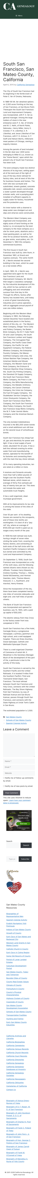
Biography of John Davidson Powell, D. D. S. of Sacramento (18, 1115)
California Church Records (17, 1053)
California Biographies (15, 1042)
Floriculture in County (15, 989)
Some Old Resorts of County (18, 956)
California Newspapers (16, 1079)
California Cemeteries (15, 1046)
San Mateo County (14, 717)
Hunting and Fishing (14, 1019)
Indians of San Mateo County (18, 930)
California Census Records (17, 1049)
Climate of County (14, 985)
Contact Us (11, 1090)
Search (9, 841)
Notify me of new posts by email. (19, 786)
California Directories (15, 1060)
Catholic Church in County (17, 949)
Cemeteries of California (16, 1086)
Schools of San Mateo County (18, 720)
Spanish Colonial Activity (16, 723)
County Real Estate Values (17, 982)
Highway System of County (17, 998)
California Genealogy (15, 1063)
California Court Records (16, 1056)
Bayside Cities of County (16, 978)
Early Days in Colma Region (17, 952)
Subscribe (25, 859)
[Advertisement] (19, 38)
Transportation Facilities (16, 1015)
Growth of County (13, 933)
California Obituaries (15, 1083)
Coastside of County (15, 1002)
